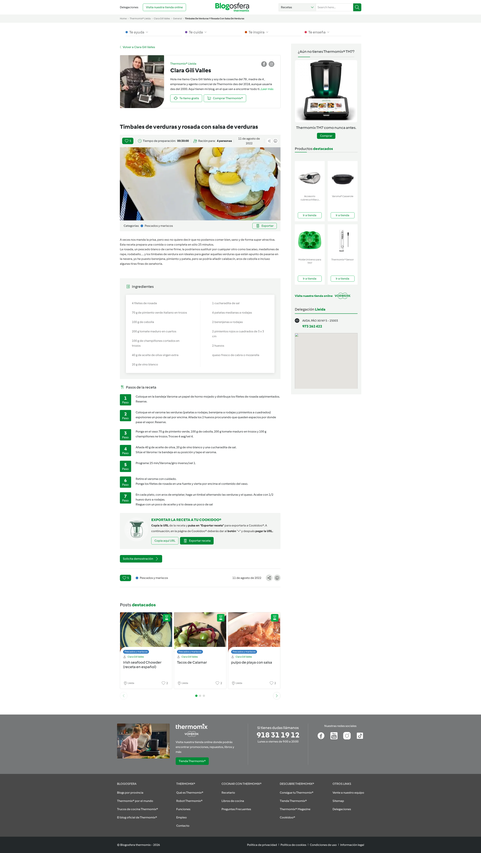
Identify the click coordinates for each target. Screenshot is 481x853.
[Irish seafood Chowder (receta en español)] (146, 634)
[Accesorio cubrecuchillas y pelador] (310, 177)
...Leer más (266, 89)
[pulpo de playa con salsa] (254, 634)
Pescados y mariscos (136, 651)
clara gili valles (162, 18)
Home (123, 18)
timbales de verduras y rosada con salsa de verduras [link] (214, 18)
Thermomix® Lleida (140, 18)
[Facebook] (321, 735)
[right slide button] (277, 695)
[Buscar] (357, 7)
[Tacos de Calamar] (200, 634)
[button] (297, 7)
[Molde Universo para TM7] (310, 240)
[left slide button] (123, 695)
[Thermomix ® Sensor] (343, 240)
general (177, 18)
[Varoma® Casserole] (343, 177)
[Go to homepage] (232, 7)
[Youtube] (334, 735)
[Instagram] (347, 735)
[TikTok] (360, 735)
